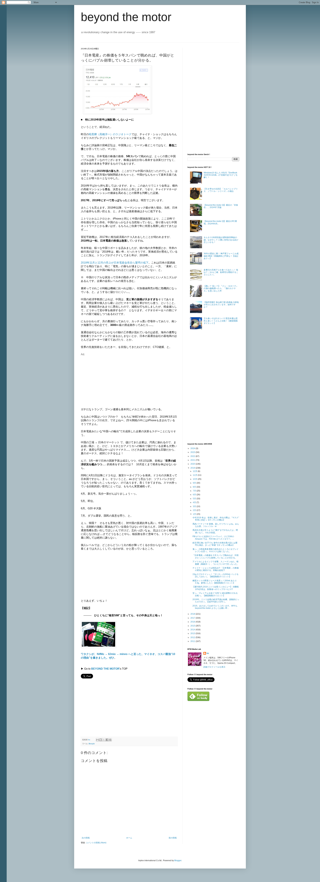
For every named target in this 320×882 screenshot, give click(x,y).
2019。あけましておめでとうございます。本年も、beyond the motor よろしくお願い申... (215, 607)
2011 (193, 641)
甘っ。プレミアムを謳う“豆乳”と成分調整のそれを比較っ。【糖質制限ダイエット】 (215, 594)
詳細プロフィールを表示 (214, 667)
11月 (195, 475)
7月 (194, 491)
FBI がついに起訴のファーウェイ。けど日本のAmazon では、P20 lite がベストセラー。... (213, 537)
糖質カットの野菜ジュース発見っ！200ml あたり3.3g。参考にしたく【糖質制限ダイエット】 (214, 581)
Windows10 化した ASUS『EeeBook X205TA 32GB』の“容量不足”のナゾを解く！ (221, 175)
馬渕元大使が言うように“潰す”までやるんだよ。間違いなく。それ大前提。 (215, 531)
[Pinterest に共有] (110, 739)
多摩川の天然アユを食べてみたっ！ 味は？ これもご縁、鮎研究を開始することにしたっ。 (221, 272)
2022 (193, 456)
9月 (194, 483)
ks (208, 653)
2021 (193, 460)
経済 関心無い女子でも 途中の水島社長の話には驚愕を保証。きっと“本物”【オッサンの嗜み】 (215, 544)
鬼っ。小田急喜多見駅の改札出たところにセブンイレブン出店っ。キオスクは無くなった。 (215, 550)
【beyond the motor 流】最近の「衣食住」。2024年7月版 (221, 206)
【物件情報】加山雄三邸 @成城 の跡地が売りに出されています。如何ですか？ (221, 304)
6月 (194, 494)
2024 (193, 448)
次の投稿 (86, 838)
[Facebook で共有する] (107, 739)
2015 (193, 626)
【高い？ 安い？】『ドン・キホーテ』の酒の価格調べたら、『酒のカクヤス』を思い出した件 (221, 288)
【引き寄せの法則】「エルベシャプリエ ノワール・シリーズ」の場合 (221, 190)
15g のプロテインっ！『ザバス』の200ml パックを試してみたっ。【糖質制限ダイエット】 (215, 575)
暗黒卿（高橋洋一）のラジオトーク (110, 134)
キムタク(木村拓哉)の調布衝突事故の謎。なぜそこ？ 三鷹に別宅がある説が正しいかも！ (221, 239)
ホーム (129, 838)
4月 (194, 502)
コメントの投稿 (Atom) (96, 842)
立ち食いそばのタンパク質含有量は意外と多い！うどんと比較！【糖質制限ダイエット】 (221, 320)
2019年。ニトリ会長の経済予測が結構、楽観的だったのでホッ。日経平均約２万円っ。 (215, 600)
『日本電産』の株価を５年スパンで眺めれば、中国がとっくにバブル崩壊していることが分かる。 (215, 556)
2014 (193, 629)
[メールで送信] (97, 739)
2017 (193, 618)
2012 (193, 637)
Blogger (177, 860)
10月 (195, 479)
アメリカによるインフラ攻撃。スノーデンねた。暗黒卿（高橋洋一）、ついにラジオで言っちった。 (215, 562)
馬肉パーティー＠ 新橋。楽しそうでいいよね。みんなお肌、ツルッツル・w (215, 525)
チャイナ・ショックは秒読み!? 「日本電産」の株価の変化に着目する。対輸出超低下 (215, 569)
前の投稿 (173, 838)
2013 (193, 633)
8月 (194, 487)
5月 (194, 498)
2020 (193, 464)
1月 (194, 514)
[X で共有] (104, 739)
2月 (194, 510)
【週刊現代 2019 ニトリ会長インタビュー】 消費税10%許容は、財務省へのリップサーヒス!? (215, 588)
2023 (193, 452)
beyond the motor (126, 17)
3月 (194, 506)
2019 (193, 468)
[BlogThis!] (100, 739)
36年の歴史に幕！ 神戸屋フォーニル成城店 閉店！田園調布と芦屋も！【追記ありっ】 (221, 256)
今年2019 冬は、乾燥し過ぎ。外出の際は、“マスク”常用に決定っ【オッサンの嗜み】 (215, 518)
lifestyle (92, 744)
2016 (193, 622)
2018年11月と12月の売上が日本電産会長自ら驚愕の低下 (114, 262)
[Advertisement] (109, 379)
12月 (195, 471)
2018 (193, 614)
